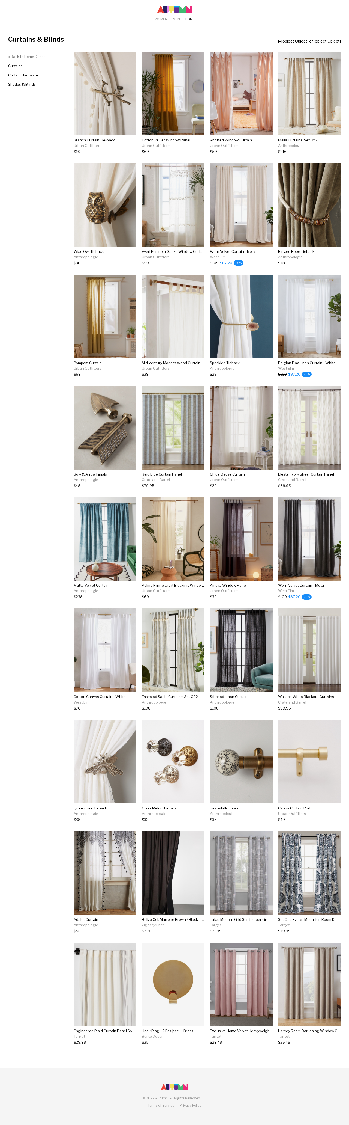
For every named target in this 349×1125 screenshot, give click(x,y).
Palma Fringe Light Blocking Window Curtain (179, 585)
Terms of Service (161, 1105)
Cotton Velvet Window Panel (166, 140)
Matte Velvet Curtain (91, 585)
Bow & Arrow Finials (90, 474)
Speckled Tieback (225, 363)
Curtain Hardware (23, 75)
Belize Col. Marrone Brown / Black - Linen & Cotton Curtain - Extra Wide (201, 919)
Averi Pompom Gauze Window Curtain (174, 251)
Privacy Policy (190, 1105)
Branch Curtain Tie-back (94, 140)
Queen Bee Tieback (90, 808)
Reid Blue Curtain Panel (162, 474)
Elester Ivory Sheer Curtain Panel (306, 474)
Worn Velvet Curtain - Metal (301, 585)
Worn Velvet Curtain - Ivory (232, 251)
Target (215, 925)
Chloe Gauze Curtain (227, 474)
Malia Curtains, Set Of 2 (298, 140)
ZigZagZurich (153, 925)
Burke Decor (152, 1036)
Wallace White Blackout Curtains (306, 696)
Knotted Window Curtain (231, 140)
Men (176, 19)
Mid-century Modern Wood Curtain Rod (175, 363)
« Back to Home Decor (26, 56)
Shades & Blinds (22, 84)
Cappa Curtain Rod (294, 808)
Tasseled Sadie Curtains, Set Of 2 (170, 696)
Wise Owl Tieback (89, 251)
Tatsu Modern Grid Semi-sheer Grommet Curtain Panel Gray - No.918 (268, 919)
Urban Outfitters (87, 145)
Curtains (15, 66)
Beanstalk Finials (224, 808)
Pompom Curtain (88, 363)
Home (190, 19)
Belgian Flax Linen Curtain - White (307, 363)
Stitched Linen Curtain (229, 696)
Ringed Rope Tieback (296, 251)
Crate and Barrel (156, 479)
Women (161, 19)
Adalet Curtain (86, 919)
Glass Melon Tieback (159, 808)
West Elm (218, 257)
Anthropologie (290, 145)
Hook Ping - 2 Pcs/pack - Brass (167, 1031)
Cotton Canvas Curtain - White (100, 696)
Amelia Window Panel (228, 585)
